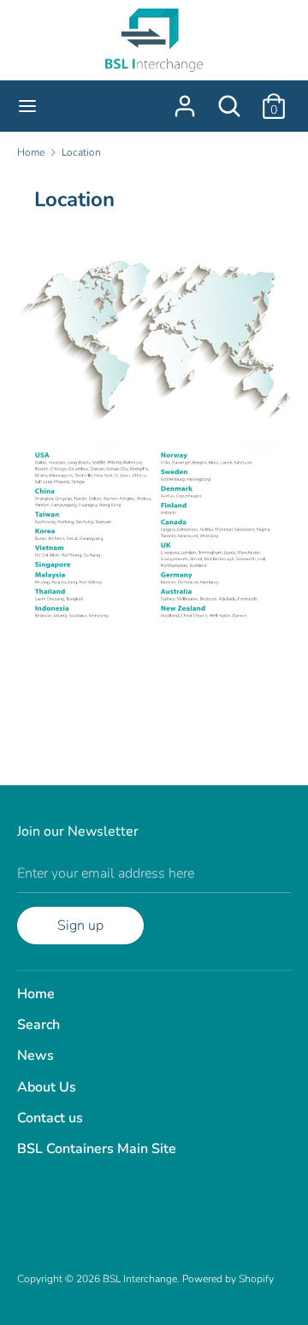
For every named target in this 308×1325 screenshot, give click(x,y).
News (35, 1055)
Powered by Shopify (228, 1279)
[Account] (185, 99)
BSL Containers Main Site (96, 1148)
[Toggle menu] (27, 106)
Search (38, 1024)
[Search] (229, 99)
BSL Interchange (140, 1279)
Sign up (80, 925)
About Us (46, 1087)
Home (36, 994)
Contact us (50, 1118)
